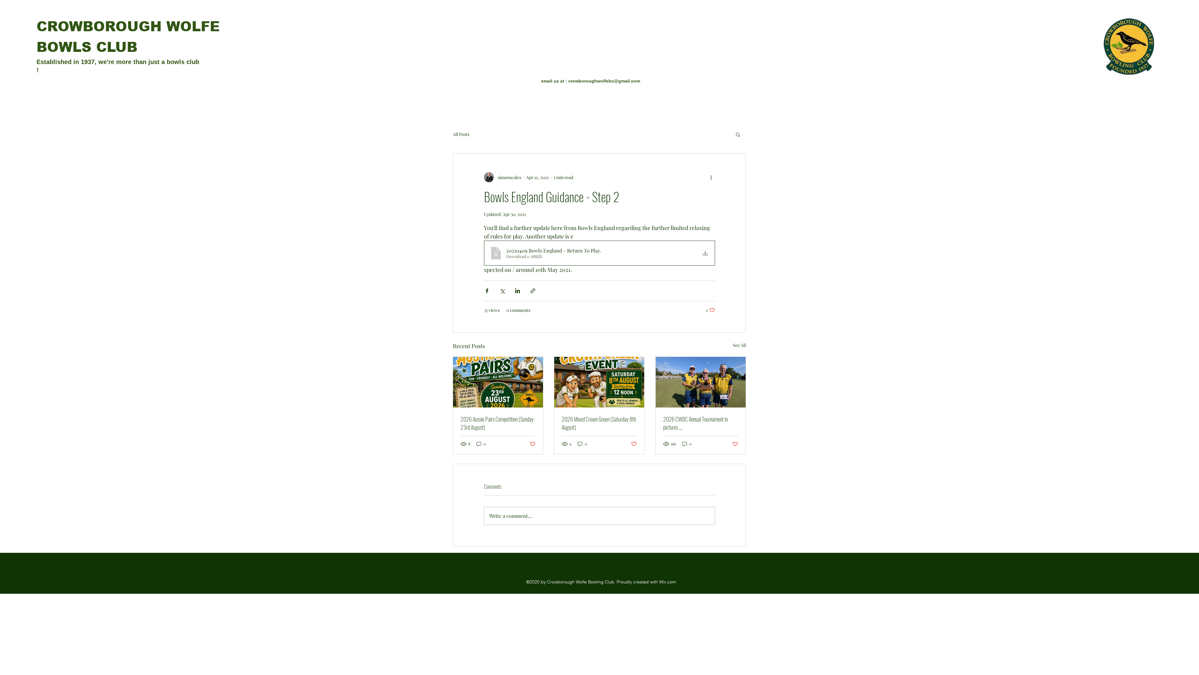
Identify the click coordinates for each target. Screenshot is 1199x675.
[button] (738, 134)
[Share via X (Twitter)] (502, 291)
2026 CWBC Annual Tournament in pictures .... (695, 423)
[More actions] (711, 177)
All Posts (461, 134)
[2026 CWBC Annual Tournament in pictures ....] (701, 382)
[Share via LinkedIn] (518, 291)
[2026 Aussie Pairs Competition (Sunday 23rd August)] (498, 382)
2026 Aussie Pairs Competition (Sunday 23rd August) (497, 423)
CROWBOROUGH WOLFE (128, 26)
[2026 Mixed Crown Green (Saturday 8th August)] (599, 382)
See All (739, 345)
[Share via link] (533, 291)
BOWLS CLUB (87, 47)
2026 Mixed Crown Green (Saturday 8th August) (599, 423)
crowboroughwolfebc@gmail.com (604, 80)
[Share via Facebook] (487, 291)
